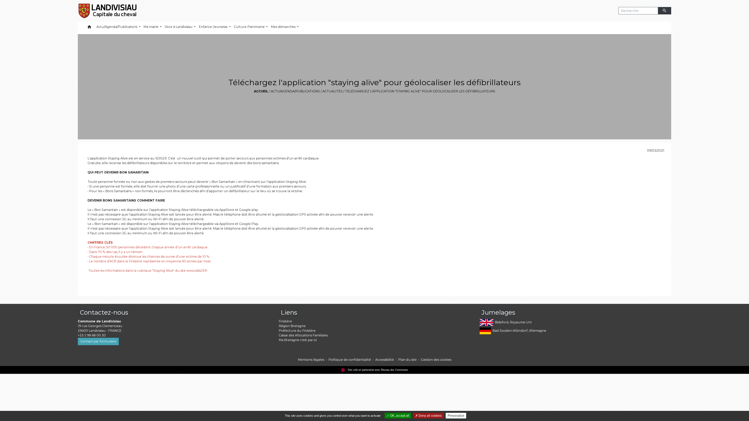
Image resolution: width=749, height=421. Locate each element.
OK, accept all (399, 415)
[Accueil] (108, 10)
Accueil (261, 91)
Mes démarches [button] (283, 27)
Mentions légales (311, 360)
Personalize (456, 415)
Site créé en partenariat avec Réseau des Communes (377, 369)
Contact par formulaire (98, 341)
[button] (89, 28)
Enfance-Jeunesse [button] (213, 27)
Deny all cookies (430, 415)
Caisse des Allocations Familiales (303, 335)
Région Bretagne (292, 326)
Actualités (332, 91)
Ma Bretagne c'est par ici (298, 340)
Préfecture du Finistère (297, 331)
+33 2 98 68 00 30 (92, 335)
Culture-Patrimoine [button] (249, 27)
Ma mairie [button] (151, 27)
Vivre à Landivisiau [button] (179, 27)
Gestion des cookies (436, 360)
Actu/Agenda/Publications (295, 91)
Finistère (285, 321)
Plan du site (407, 360)
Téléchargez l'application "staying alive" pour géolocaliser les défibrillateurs (420, 91)
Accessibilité (384, 360)
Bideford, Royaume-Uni (513, 322)
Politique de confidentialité (349, 360)
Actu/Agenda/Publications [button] (117, 27)
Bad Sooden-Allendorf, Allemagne (519, 331)
